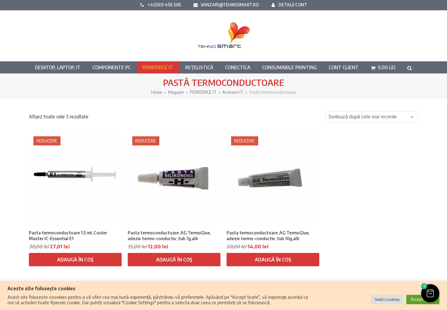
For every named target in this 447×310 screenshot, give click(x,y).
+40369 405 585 (164, 4)
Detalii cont (293, 4)
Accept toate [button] (423, 299)
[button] (383, 67)
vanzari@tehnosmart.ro (230, 4)
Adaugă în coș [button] (75, 260)
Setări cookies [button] (387, 299)
